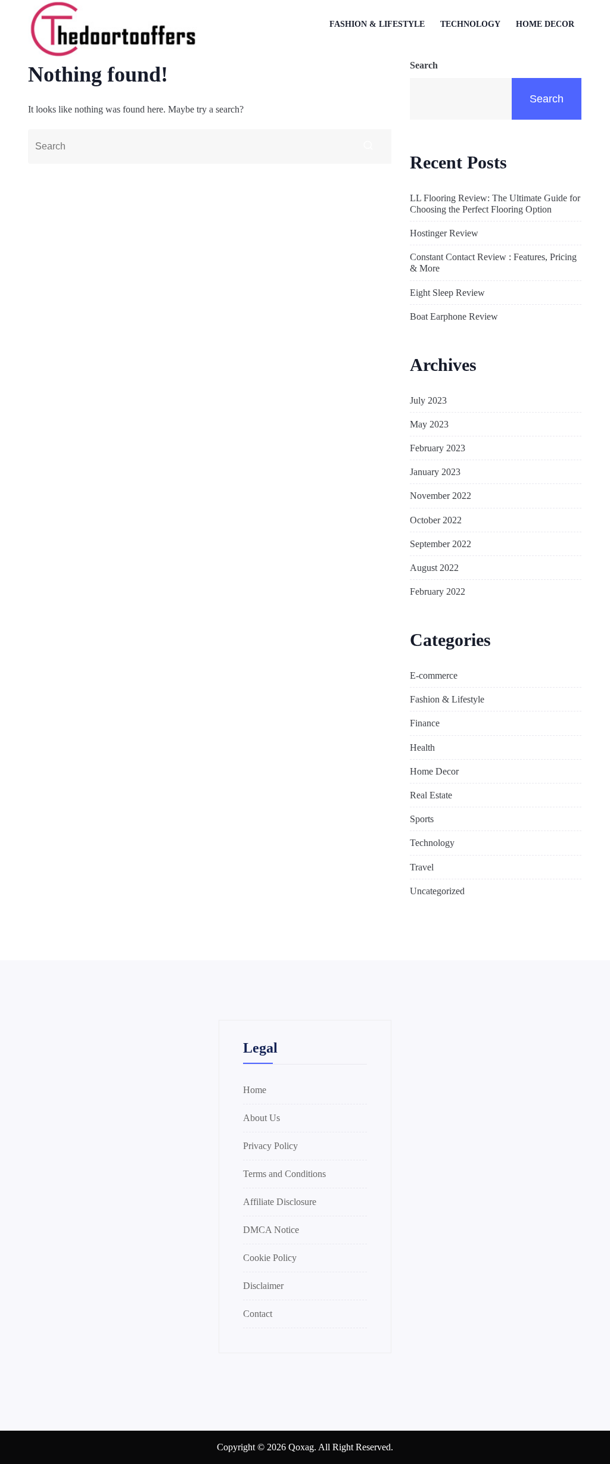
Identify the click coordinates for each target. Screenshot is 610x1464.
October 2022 (436, 520)
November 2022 (440, 496)
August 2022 (434, 568)
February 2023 (437, 448)
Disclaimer (263, 1286)
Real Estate (431, 795)
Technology (470, 24)
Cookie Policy (270, 1258)
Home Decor (545, 24)
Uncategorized (437, 891)
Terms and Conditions (284, 1174)
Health (422, 747)
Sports (422, 819)
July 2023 (428, 400)
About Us (261, 1118)
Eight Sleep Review (447, 293)
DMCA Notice (271, 1230)
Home (254, 1090)
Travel (422, 867)
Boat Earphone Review (454, 316)
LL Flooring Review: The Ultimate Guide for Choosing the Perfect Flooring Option (495, 203)
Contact (257, 1314)
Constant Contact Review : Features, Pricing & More (493, 262)
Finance (425, 723)
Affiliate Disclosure (279, 1202)
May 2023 (429, 424)
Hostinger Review (444, 233)
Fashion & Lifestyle (377, 24)
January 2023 (435, 472)
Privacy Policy (270, 1146)
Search (424, 65)
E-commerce (434, 675)
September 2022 (440, 544)
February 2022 (437, 591)
